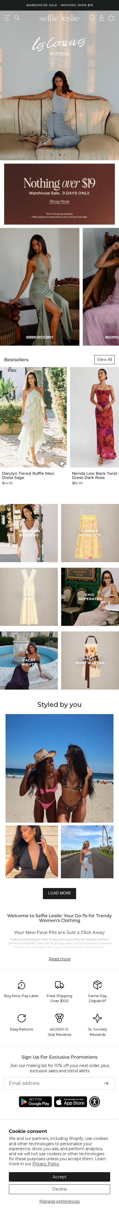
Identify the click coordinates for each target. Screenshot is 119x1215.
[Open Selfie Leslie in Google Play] (35, 1102)
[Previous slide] (8, 85)
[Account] (102, 17)
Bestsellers (16, 359)
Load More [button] (59, 893)
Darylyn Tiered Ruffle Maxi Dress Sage (28, 475)
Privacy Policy (45, 1163)
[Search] (17, 17)
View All (104, 359)
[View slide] (59, 85)
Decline (59, 1189)
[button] (62, 462)
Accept (59, 1176)
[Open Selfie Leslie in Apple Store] (70, 1102)
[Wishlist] (92, 17)
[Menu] (7, 18)
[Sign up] (106, 1083)
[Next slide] (110, 85)
